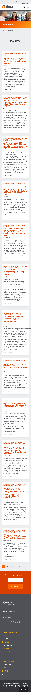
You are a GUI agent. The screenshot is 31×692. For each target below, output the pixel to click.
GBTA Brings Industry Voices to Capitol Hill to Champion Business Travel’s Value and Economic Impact (15, 191)
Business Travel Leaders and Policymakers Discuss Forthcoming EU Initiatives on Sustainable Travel (13, 319)
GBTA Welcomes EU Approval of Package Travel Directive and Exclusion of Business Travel (14, 404)
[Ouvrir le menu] (27, 7)
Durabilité (19, 314)
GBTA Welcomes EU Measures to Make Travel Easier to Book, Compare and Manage (13, 272)
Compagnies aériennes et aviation (18, 53)
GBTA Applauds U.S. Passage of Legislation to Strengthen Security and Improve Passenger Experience (14, 60)
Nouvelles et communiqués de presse (12, 54)
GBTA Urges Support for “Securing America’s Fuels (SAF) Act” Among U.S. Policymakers (14, 536)
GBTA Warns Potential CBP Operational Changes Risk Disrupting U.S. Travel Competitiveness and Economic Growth (14, 232)
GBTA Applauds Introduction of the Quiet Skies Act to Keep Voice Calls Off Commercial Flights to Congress (15, 103)
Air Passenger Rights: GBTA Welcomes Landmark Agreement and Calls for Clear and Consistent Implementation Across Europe (15, 145)
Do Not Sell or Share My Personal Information (14, 687)
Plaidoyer (6, 53)
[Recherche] (24, 7)
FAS (24, 531)
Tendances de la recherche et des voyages (14, 186)
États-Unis (12, 55)
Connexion (25, 3)
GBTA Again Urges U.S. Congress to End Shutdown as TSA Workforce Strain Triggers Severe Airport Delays (15, 366)
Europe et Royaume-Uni (9, 139)
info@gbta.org (7, 617)
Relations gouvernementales (11, 98)
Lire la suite (7, 89)
